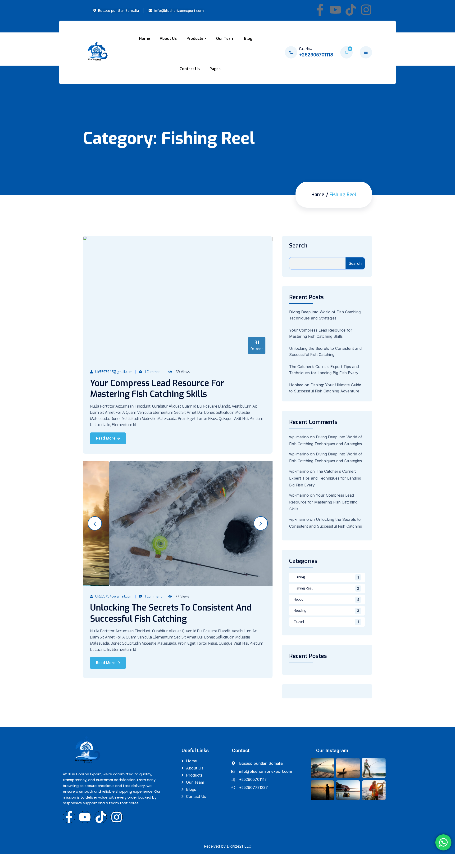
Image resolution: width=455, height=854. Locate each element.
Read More (105, 438)
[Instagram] (366, 10)
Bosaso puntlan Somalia (118, 10)
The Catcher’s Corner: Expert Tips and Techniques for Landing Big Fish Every (325, 478)
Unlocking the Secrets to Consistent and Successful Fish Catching (171, 613)
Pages (215, 68)
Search (298, 245)
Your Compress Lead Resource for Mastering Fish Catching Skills (157, 389)
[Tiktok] (351, 10)
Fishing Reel (303, 588)
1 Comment (153, 372)
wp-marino (299, 437)
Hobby (299, 599)
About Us (168, 38)
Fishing (299, 577)
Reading (300, 610)
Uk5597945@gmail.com (113, 372)
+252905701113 (316, 55)
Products (195, 38)
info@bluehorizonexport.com (178, 10)
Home (144, 38)
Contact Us (190, 68)
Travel (299, 622)
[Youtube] (335, 10)
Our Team (225, 38)
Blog (248, 38)
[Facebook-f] (320, 10)
